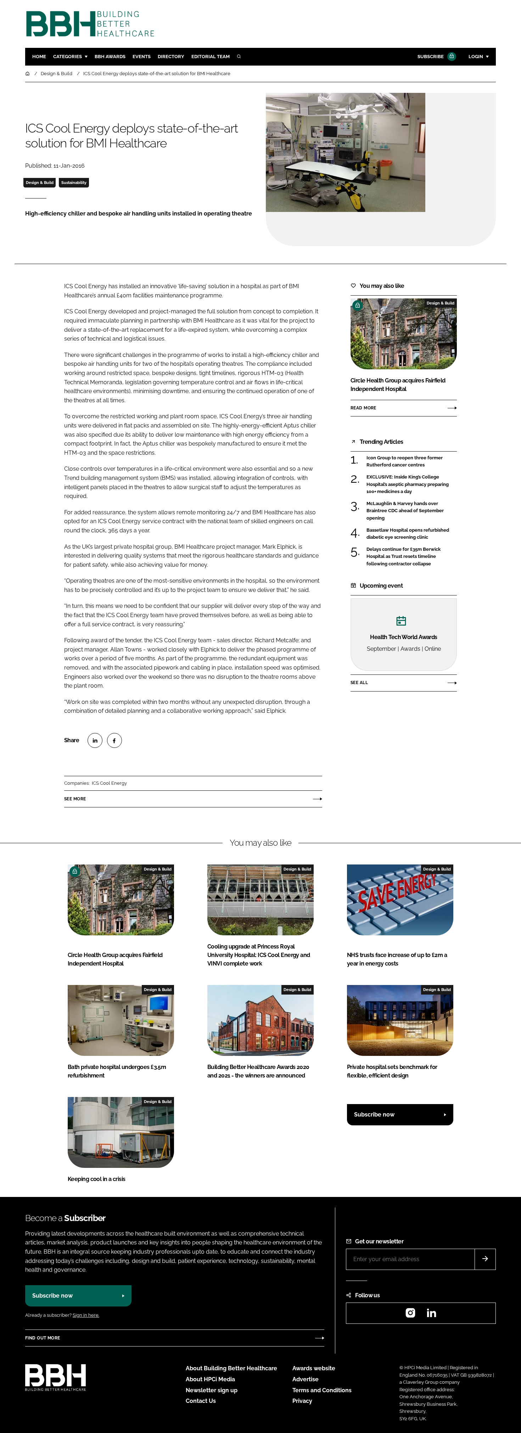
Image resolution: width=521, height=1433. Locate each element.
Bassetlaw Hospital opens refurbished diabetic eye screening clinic (407, 534)
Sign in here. (86, 1315)
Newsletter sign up (211, 1390)
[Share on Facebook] (114, 740)
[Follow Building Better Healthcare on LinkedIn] (431, 1315)
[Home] (28, 73)
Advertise (305, 1379)
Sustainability (73, 182)
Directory (171, 56)
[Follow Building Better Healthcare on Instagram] (410, 1315)
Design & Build (40, 182)
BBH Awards (110, 56)
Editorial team (210, 56)
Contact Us (201, 1401)
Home (39, 56)
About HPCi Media (210, 1379)
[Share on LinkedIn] (95, 740)
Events (142, 56)
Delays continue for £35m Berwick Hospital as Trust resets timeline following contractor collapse (403, 556)
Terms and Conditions (322, 1390)
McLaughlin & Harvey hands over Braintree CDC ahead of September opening (405, 511)
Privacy (302, 1401)
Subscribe (431, 56)
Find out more (42, 1338)
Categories (67, 56)
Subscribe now (374, 1114)
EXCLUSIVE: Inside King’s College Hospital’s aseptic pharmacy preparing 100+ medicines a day (407, 484)
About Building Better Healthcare (231, 1368)
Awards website (313, 1368)
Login (476, 56)
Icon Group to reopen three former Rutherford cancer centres (404, 461)
